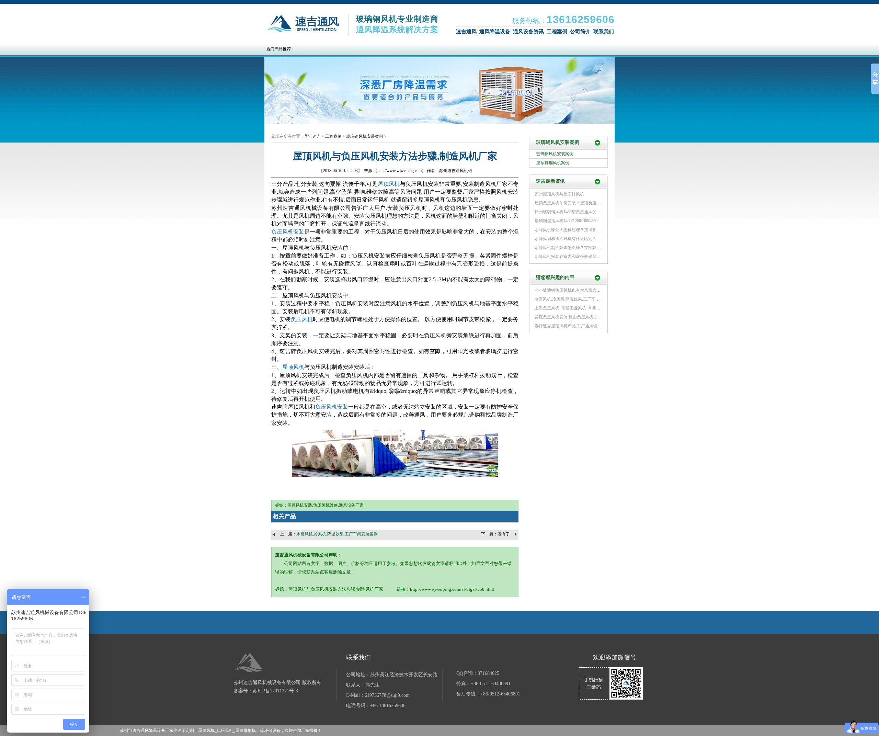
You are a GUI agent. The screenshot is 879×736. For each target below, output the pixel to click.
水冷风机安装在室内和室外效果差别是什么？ (576, 256)
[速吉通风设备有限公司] (249, 663)
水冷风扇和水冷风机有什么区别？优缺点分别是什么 (582, 238)
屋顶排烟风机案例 (552, 162)
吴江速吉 (312, 136)
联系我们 (603, 31)
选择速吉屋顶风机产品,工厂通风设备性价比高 (576, 326)
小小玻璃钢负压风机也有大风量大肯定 (570, 290)
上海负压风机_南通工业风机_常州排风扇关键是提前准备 (586, 308)
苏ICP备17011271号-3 (275, 690)
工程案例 (557, 31)
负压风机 (303, 24)
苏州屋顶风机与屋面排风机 (559, 194)
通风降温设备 (494, 31)
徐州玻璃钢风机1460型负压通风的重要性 (572, 212)
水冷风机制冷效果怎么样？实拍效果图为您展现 (578, 247)
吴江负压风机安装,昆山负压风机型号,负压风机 (577, 317)
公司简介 (580, 31)
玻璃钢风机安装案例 (364, 136)
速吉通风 (466, 31)
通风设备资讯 (528, 31)
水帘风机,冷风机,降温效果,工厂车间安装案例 (337, 534)
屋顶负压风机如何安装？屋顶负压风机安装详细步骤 (582, 203)
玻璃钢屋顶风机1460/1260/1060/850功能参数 (574, 220)
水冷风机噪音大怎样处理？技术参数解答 (572, 229)
